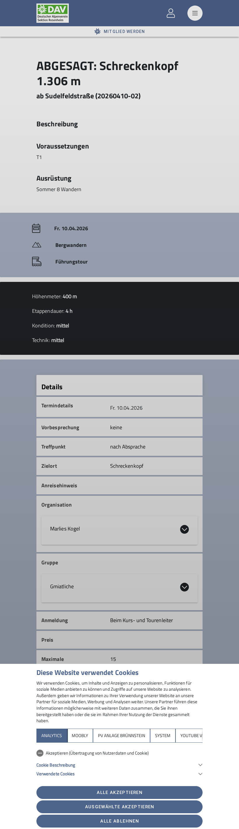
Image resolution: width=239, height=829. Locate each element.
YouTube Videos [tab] (197, 735)
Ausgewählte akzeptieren (119, 806)
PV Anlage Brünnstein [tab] (121, 735)
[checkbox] (119, 753)
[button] (119, 764)
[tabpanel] (119, 762)
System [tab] (163, 735)
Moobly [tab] (80, 735)
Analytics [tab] (51, 735)
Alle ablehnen (119, 821)
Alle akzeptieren (119, 792)
